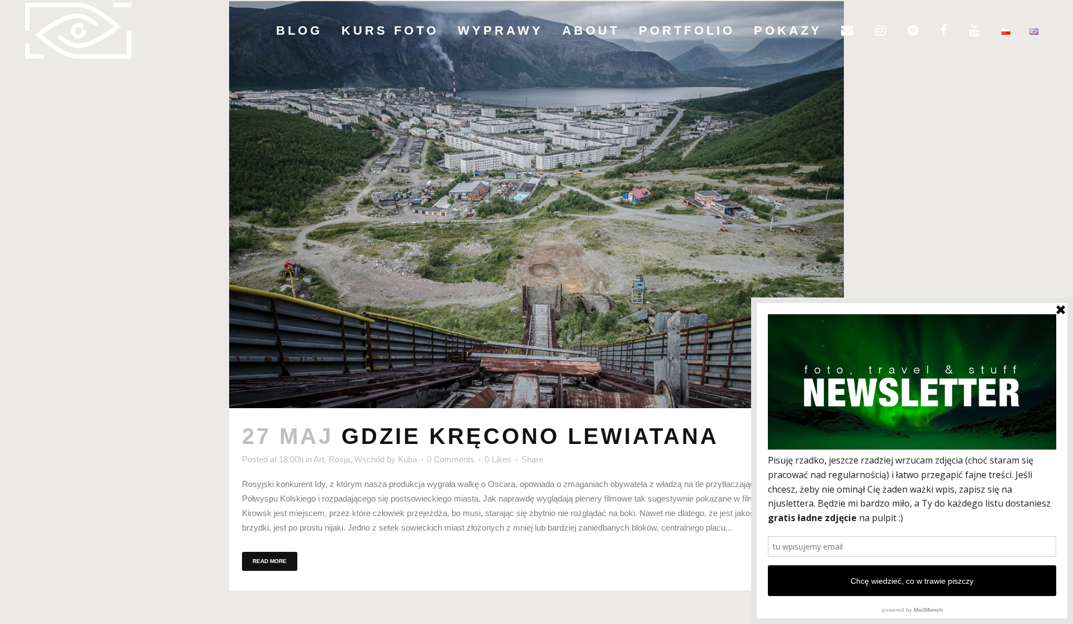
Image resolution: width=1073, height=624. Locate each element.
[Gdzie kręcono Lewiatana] (536, 204)
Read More (270, 561)
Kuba (407, 459)
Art (319, 459)
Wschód (369, 459)
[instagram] (882, 31)
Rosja (339, 459)
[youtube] (976, 31)
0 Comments (450, 459)
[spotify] (914, 31)
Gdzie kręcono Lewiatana (530, 436)
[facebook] (945, 31)
